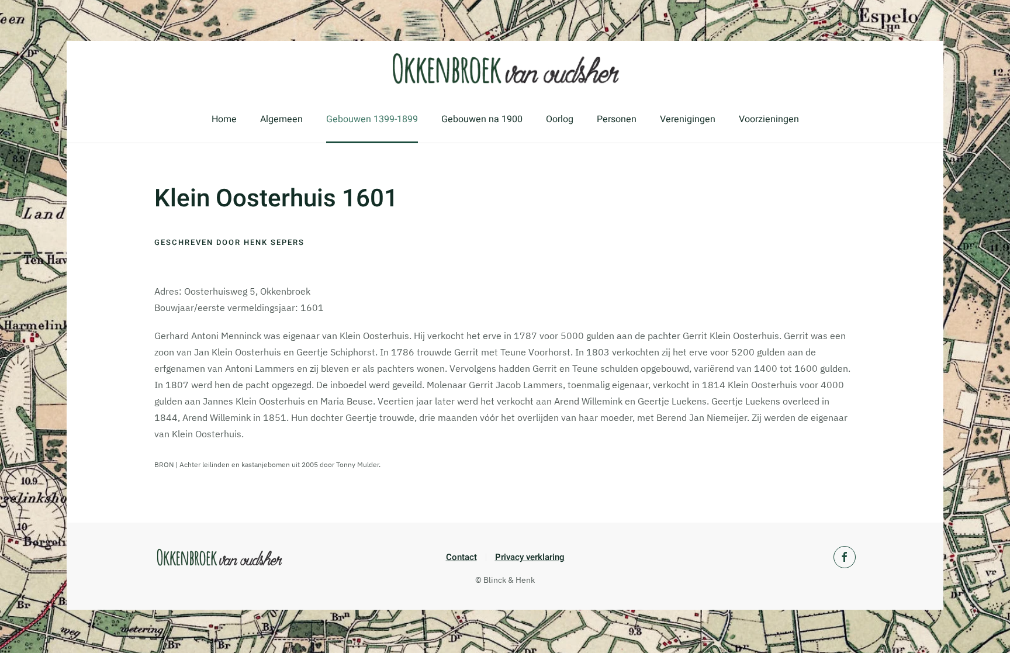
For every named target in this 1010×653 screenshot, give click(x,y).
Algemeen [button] (281, 119)
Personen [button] (617, 119)
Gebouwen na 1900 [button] (482, 119)
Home (224, 119)
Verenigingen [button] (687, 119)
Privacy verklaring (530, 557)
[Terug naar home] (505, 68)
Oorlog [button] (559, 119)
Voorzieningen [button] (769, 119)
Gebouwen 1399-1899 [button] (372, 119)
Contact (461, 557)
